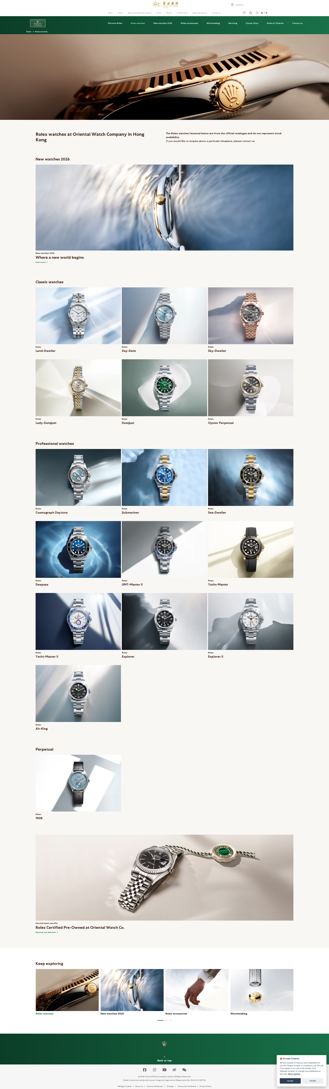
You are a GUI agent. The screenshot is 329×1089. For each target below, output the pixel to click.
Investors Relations (155, 1086)
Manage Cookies (125, 1086)
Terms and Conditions (186, 1086)
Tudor (158, 13)
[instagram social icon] (154, 1070)
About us (139, 1086)
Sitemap (170, 1086)
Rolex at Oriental (275, 23)
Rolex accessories (189, 23)
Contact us (216, 13)
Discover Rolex (115, 23)
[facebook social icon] (145, 1070)
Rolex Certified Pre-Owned (139, 13)
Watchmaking (213, 23)
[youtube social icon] (164, 1070)
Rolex (120, 13)
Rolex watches (138, 23)
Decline (313, 1081)
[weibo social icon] (174, 1070)
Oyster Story (252, 23)
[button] (160, 1020)
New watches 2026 (162, 23)
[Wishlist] (244, 13)
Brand (169, 13)
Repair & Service (200, 13)
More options (294, 1074)
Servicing (232, 23)
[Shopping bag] (250, 13)
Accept (290, 1081)
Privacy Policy (205, 1086)
